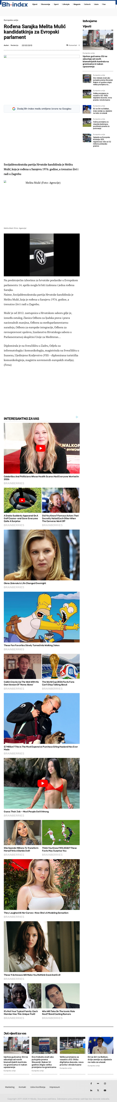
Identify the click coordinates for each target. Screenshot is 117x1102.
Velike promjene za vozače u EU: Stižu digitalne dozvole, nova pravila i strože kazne (102, 96)
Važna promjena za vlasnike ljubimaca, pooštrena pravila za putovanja (101, 125)
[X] (98, 1090)
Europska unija (11, 20)
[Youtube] (105, 1090)
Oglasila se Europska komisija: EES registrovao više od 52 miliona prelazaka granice (102, 141)
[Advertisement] (43, 137)
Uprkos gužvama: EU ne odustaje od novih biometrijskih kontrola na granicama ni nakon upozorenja (96, 61)
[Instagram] (105, 1083)
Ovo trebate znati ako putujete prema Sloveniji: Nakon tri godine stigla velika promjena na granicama (44, 1062)
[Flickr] (98, 1083)
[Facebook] (91, 1083)
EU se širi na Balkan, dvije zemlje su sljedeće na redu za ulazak (102, 111)
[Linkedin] (91, 1090)
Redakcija (14, 45)
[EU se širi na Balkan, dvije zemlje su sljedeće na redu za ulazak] (87, 109)
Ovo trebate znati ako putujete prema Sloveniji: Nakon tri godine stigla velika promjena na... (103, 81)
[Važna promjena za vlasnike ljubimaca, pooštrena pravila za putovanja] (87, 122)
